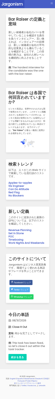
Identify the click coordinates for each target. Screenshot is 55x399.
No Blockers (16, 195)
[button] (51, 3)
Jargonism (12, 4)
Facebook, (32, 385)
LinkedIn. (42, 385)
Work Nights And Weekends (26, 243)
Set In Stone (16, 233)
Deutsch (39, 378)
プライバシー (31, 383)
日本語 (45, 378)
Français (21, 381)
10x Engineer (16, 186)
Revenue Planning (19, 230)
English (13, 378)
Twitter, (24, 385)
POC (11, 236)
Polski (28, 381)
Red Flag (14, 192)
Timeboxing (15, 239)
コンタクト (21, 383)
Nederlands (29, 378)
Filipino (34, 381)
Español (20, 378)
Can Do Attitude (18, 189)
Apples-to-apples (20, 183)
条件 (39, 383)
